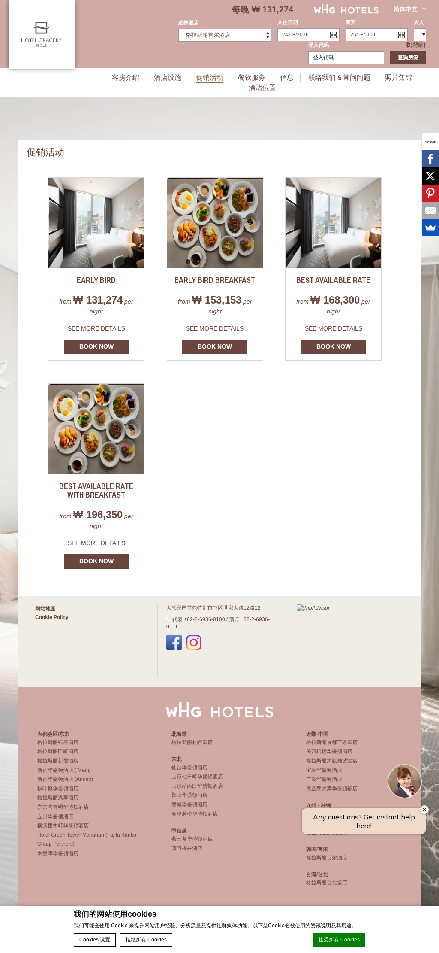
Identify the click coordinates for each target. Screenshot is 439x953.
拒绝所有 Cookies (146, 940)
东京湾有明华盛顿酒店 (63, 807)
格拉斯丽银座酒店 (57, 742)
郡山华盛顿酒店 (189, 795)
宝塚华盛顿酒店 (324, 770)
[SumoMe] (430, 227)
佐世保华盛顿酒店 (326, 823)
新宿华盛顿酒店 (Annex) (65, 779)
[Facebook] (430, 158)
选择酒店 (188, 23)
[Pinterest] (430, 193)
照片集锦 (398, 77)
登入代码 (318, 45)
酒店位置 (262, 87)
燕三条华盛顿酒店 (192, 839)
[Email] (430, 210)
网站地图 (45, 609)
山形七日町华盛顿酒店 (197, 777)
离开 (351, 22)
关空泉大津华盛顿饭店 (332, 789)
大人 (419, 22)
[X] (430, 176)
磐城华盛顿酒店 (189, 804)
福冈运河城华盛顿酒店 (332, 814)
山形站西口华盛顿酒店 (197, 786)
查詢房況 (408, 58)
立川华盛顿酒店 (55, 816)
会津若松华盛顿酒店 (194, 814)
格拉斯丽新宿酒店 (57, 761)
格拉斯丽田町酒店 (57, 751)
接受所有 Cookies (339, 940)
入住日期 (287, 22)
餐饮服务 (251, 77)
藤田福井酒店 (186, 848)
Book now (96, 346)
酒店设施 (167, 77)
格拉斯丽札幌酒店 (192, 742)
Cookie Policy (52, 617)
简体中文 (406, 9)
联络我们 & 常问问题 (339, 77)
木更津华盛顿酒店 (57, 853)
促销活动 (209, 77)
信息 (287, 77)
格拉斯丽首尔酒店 (326, 858)
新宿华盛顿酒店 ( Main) (64, 770)
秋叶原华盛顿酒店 (57, 789)
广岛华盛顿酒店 (324, 779)
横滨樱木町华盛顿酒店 (63, 825)
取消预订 (416, 45)
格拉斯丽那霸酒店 (326, 832)
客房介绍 (125, 77)
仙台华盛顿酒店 (189, 768)
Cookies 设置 (94, 940)
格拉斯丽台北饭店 (326, 883)
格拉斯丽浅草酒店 (57, 798)
